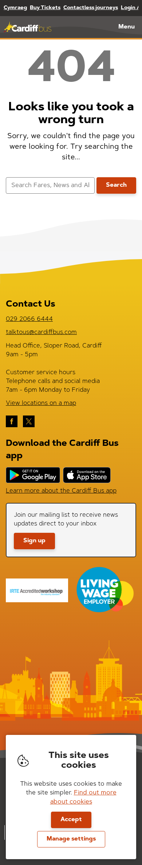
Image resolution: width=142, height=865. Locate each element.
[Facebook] (11, 421)
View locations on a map (41, 403)
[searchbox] (50, 185)
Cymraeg (15, 8)
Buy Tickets (45, 8)
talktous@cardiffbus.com (41, 332)
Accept (71, 820)
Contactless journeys (90, 8)
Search (116, 185)
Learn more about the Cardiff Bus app (61, 491)
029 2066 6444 (29, 319)
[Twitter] (29, 421)
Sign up (34, 541)
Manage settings (71, 839)
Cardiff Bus (27, 27)
